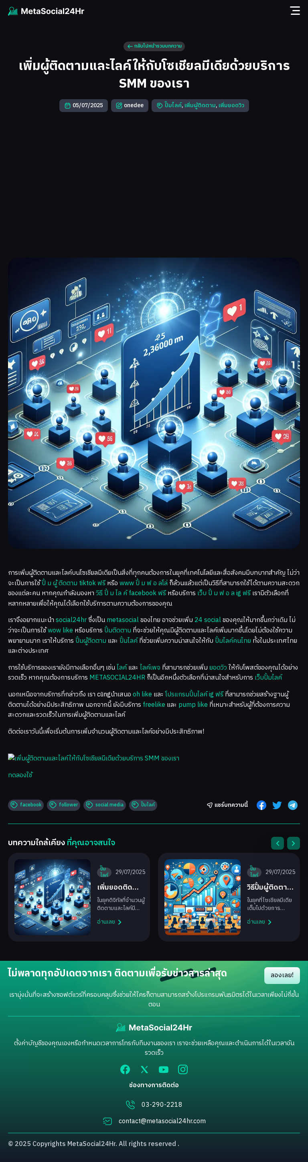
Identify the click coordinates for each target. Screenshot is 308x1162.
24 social (208, 620)
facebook (30, 805)
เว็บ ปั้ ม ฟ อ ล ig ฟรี (224, 593)
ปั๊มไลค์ (173, 105)
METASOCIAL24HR (117, 677)
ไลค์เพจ (150, 667)
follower (68, 805)
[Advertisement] (154, 185)
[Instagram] (183, 1069)
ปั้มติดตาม (117, 630)
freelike (154, 705)
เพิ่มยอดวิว (231, 105)
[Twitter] (144, 1069)
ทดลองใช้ (20, 775)
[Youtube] (163, 1069)
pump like (193, 705)
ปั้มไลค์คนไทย (233, 641)
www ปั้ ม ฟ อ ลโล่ (144, 583)
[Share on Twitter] (277, 805)
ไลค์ (122, 667)
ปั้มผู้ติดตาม (90, 641)
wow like (60, 630)
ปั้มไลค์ (129, 641)
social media (109, 805)
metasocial (123, 620)
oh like (142, 694)
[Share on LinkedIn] (293, 805)
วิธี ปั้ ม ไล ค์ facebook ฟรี (131, 593)
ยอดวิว (218, 667)
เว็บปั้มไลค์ (268, 677)
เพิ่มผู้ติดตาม (200, 105)
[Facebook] (125, 1069)
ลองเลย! (282, 975)
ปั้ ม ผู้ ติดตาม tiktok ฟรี (73, 583)
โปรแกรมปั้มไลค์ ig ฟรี (194, 694)
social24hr (71, 620)
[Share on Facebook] (261, 805)
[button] (277, 843)
